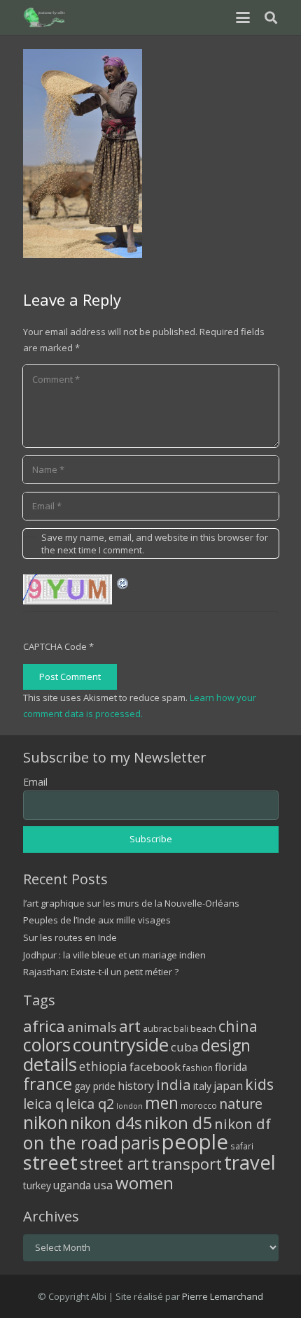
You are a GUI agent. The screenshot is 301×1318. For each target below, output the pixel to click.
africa (44, 1026)
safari (241, 1146)
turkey (37, 1185)
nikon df (242, 1123)
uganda (72, 1185)
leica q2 (90, 1103)
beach (203, 1029)
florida (231, 1067)
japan (228, 1085)
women (144, 1182)
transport (186, 1163)
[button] (242, 17)
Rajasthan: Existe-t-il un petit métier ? (100, 971)
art (130, 1025)
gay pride (94, 1086)
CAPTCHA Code (55, 646)
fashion (198, 1067)
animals (92, 1027)
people (195, 1142)
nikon (45, 1122)
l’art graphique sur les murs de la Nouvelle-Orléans (131, 903)
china (238, 1026)
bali (181, 1028)
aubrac (157, 1029)
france (47, 1083)
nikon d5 (178, 1122)
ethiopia (103, 1066)
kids (259, 1084)
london (129, 1106)
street (50, 1162)
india (173, 1084)
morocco (199, 1105)
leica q (43, 1103)
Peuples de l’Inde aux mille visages (97, 920)
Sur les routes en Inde (70, 937)
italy (202, 1086)
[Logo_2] (45, 17)
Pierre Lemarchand (222, 1296)
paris (140, 1142)
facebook (155, 1066)
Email (35, 781)
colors (47, 1044)
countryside (121, 1045)
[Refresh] (123, 582)
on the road (70, 1142)
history (136, 1085)
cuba (185, 1047)
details (50, 1064)
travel (250, 1162)
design (226, 1045)
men (161, 1103)
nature (240, 1103)
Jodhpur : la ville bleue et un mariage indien (114, 955)
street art (114, 1163)
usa (103, 1185)
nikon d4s (106, 1123)
